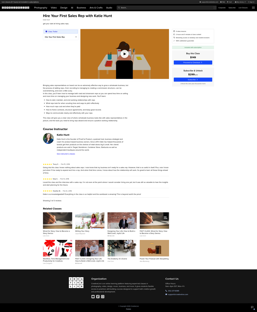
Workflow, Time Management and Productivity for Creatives (56, 259)
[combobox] (166, 7)
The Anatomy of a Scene (117, 258)
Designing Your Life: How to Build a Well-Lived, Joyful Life (121, 232)
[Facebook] (98, 296)
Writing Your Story (82, 231)
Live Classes (243, 8)
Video (54, 7)
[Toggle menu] (253, 7)
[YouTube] (93, 296)
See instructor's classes (66, 153)
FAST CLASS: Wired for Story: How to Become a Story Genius (153, 232)
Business (81, 7)
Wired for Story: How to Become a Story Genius (56, 232)
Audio (109, 7)
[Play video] (124, 54)
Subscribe (232, 8)
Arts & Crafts (96, 7)
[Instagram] (103, 296)
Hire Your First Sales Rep (55, 37)
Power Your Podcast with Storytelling (154, 258)
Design (63, 7)
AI (72, 7)
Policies (128, 309)
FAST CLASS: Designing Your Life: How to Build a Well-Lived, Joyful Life (89, 259)
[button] (252, 307)
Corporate (222, 8)
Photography (40, 7)
